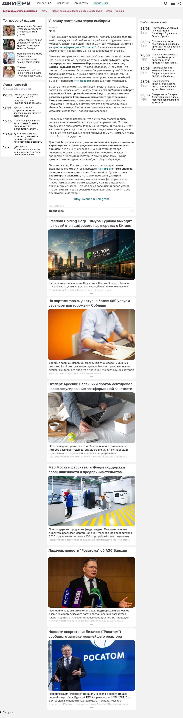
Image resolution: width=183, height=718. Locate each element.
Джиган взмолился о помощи (20, 10)
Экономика (101, 3)
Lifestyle (63, 3)
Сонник (119, 10)
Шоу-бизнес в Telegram (91, 199)
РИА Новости (82, 80)
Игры (109, 10)
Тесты (43, 10)
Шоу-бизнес (43, 3)
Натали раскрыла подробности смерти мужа (76, 10)
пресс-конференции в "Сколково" (74, 47)
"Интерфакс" (106, 168)
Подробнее (56, 210)
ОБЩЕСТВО (81, 3)
